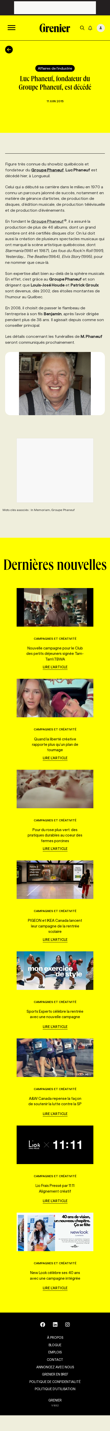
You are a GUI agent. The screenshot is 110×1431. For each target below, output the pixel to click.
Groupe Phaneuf (47, 221)
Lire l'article (55, 667)
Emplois (55, 1352)
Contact (55, 1359)
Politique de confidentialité (55, 1381)
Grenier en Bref (55, 1374)
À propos (55, 1337)
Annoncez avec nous (55, 1367)
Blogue (55, 1345)
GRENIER (55, 1400)
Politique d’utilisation (55, 1389)
